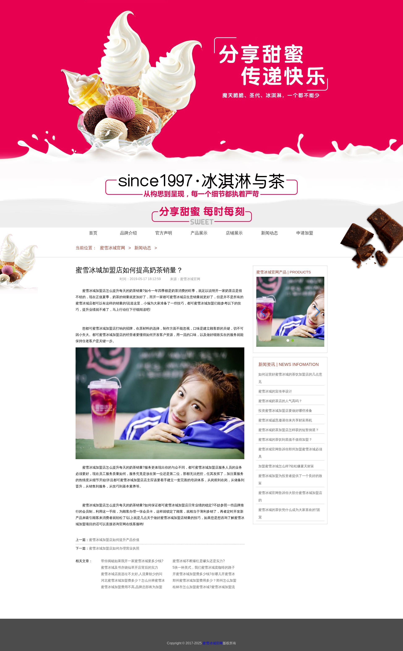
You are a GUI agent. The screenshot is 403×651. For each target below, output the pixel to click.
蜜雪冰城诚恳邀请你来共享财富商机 (285, 420)
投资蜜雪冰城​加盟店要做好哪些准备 (285, 410)
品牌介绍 (128, 233)
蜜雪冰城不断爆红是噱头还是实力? (199, 561)
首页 (93, 233)
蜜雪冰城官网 (112, 248)
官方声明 (163, 233)
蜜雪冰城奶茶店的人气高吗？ (280, 401)
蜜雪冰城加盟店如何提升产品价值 (114, 540)
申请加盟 (304, 233)
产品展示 (199, 233)
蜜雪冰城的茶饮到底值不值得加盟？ (285, 439)
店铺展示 (234, 233)
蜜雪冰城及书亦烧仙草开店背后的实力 (129, 567)
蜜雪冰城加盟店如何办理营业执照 (114, 548)
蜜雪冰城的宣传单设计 (275, 391)
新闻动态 (269, 233)
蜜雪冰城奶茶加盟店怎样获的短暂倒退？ (288, 430)
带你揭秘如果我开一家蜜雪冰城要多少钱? (132, 561)
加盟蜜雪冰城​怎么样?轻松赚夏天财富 (286, 466)
